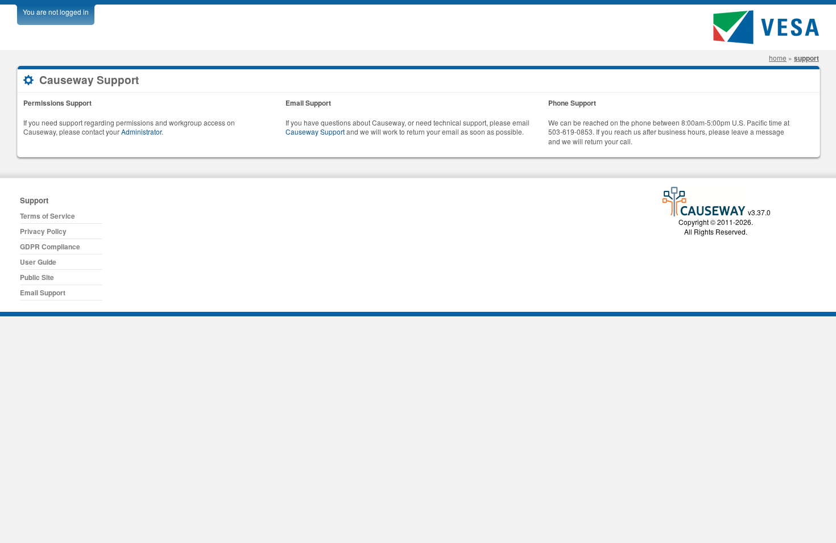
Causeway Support (315, 131)
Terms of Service (47, 216)
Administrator (141, 131)
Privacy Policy (43, 231)
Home (778, 57)
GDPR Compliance (50, 246)
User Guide (38, 262)
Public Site (37, 277)
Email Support (42, 292)
